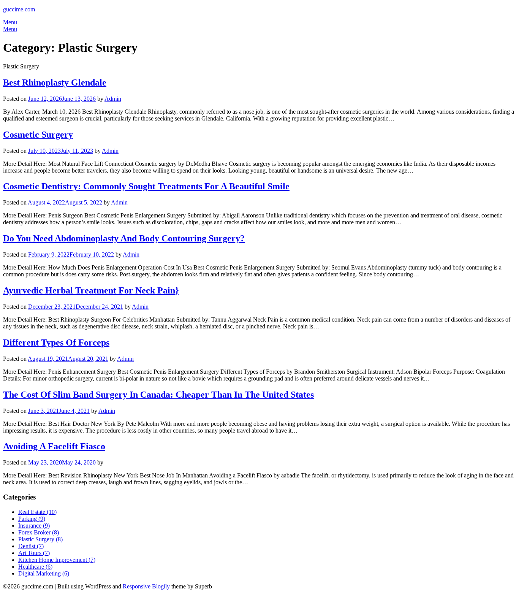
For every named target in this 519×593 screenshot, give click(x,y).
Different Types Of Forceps (56, 342)
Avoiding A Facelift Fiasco (54, 446)
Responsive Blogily (146, 586)
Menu (10, 22)
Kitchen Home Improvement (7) (56, 560)
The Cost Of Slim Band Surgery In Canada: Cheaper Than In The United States (158, 395)
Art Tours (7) (34, 553)
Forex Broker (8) (38, 532)
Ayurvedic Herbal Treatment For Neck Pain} (91, 290)
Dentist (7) (31, 546)
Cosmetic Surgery (38, 135)
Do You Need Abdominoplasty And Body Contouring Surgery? (124, 238)
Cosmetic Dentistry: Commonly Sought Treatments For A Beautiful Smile (146, 186)
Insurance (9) (34, 525)
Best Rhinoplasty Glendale (54, 82)
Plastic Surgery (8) (40, 539)
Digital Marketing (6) (43, 573)
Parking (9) (31, 518)
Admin (112, 98)
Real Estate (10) (37, 512)
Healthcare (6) (35, 566)
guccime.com (19, 9)
